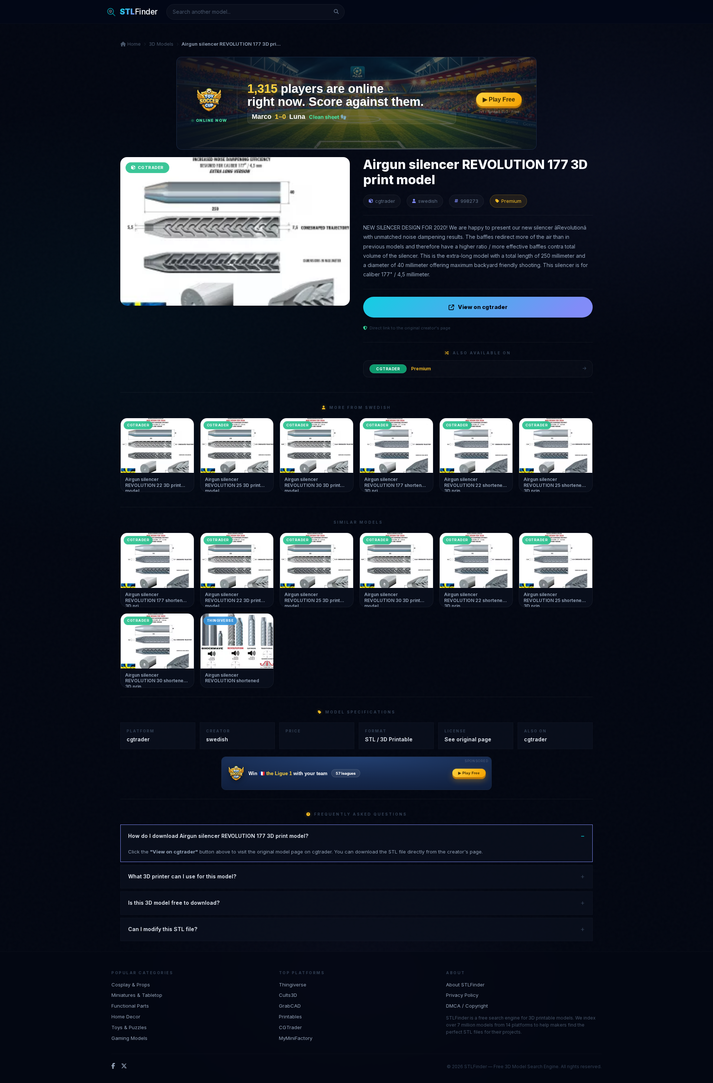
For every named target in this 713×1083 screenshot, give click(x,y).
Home (133, 44)
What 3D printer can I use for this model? (182, 876)
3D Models (161, 44)
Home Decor (125, 1016)
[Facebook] (113, 1066)
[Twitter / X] (124, 1066)
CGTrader (290, 1027)
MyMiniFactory (295, 1038)
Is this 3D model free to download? (173, 903)
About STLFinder (465, 985)
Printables (290, 1016)
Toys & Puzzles (129, 1027)
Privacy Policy (462, 995)
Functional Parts (130, 1006)
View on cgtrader (483, 306)
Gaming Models (129, 1038)
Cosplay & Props (130, 985)
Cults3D (288, 995)
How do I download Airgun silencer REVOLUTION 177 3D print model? (218, 836)
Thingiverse (292, 985)
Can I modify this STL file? (162, 929)
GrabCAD (290, 1006)
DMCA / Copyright (467, 1006)
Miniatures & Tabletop (136, 995)
